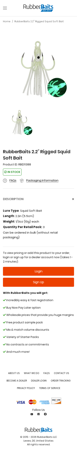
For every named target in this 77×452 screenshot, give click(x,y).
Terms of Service (49, 388)
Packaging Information (42, 180)
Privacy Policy (26, 388)
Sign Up (38, 282)
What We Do (31, 373)
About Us (14, 373)
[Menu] (5, 8)
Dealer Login (39, 380)
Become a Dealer (17, 380)
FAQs (12, 180)
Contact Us (61, 373)
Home (6, 21)
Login (38, 271)
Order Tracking (60, 380)
